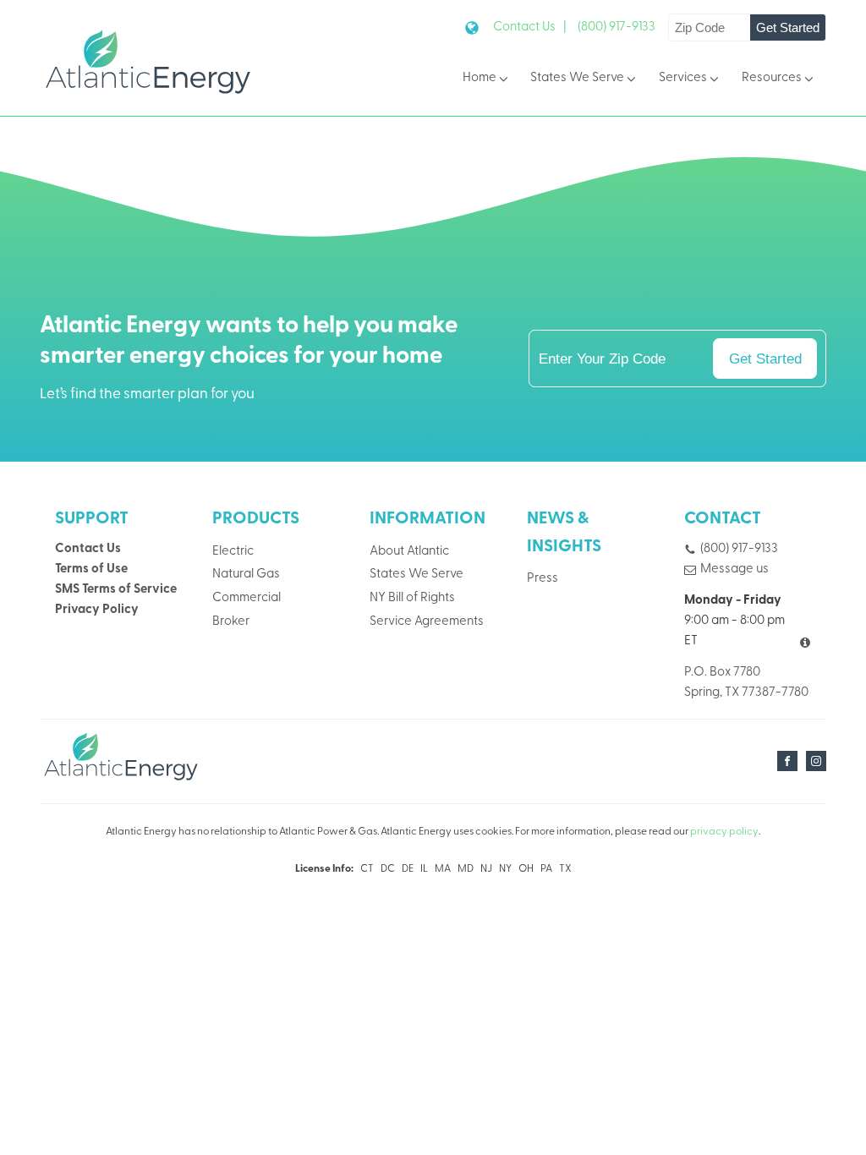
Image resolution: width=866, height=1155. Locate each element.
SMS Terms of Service (116, 589)
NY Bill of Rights (412, 598)
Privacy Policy (97, 610)
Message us (734, 569)
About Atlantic (409, 551)
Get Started (787, 27)
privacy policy (724, 832)
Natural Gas (246, 574)
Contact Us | (530, 27)
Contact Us (88, 549)
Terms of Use (91, 569)
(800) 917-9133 (616, 27)
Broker (230, 622)
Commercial (246, 598)
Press (542, 578)
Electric (233, 551)
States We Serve (577, 78)
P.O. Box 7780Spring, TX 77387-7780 (746, 682)
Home (479, 78)
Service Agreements (427, 622)
